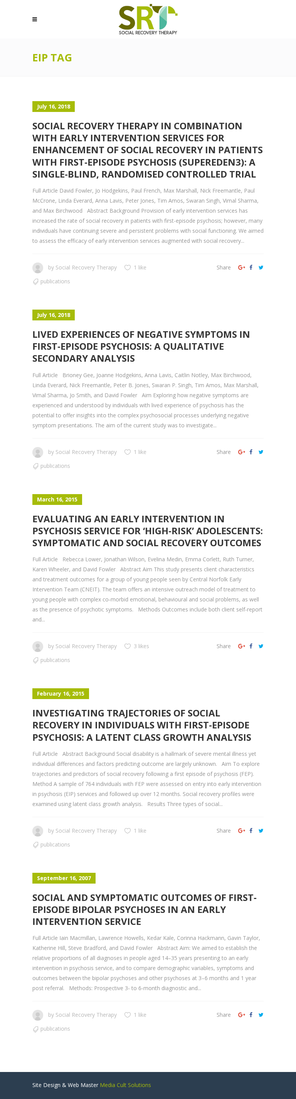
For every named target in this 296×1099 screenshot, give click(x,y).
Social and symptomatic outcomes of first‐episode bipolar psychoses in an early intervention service (144, 909)
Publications (55, 281)
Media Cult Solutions (125, 1085)
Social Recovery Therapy (86, 267)
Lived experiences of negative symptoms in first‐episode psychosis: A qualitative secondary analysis (141, 346)
